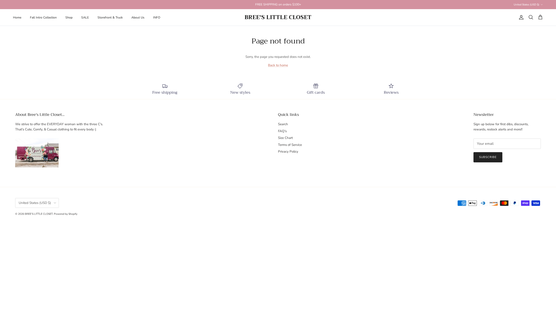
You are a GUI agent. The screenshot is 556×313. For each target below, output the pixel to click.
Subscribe (488, 157)
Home (17, 17)
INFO (156, 17)
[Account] (520, 17)
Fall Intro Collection (43, 17)
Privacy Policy (288, 151)
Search (283, 124)
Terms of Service (290, 145)
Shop (69, 17)
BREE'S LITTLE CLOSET (39, 214)
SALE (85, 17)
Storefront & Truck (110, 17)
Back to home (278, 65)
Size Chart (285, 138)
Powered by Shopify (65, 214)
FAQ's (282, 131)
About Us (137, 17)
